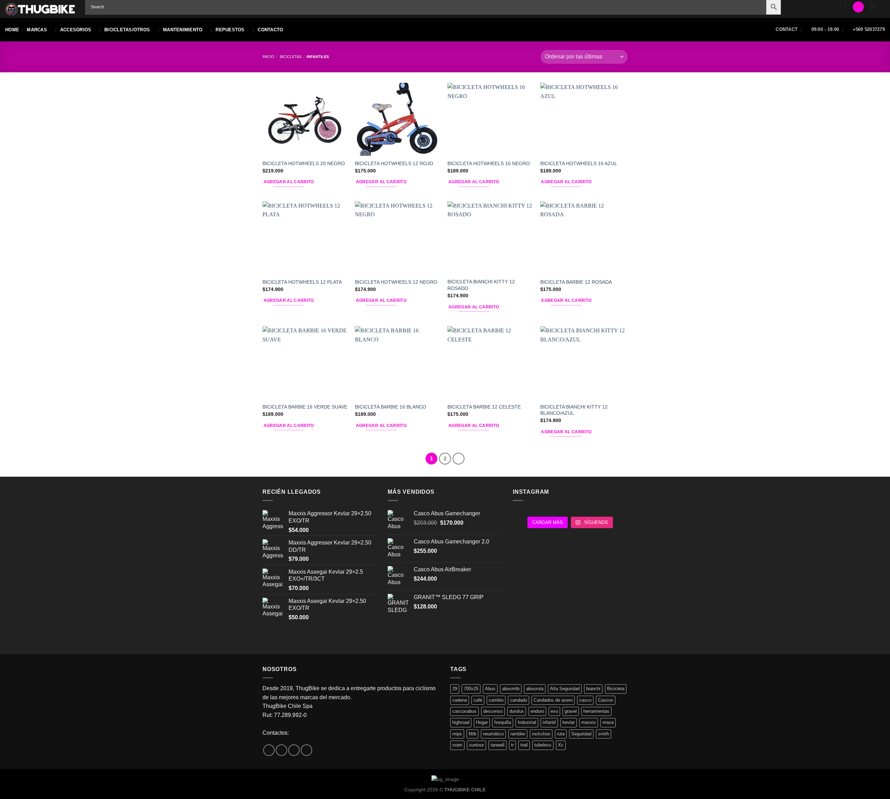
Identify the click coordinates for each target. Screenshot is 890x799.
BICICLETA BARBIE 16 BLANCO (390, 407)
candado (518, 700)
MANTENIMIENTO (182, 29)
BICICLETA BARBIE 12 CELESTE (484, 407)
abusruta (534, 688)
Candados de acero (553, 700)
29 (454, 688)
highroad (460, 722)
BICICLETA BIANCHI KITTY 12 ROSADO (481, 285)
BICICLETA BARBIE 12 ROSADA (576, 282)
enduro (537, 711)
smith (603, 733)
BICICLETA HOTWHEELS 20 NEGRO (303, 163)
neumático (493, 733)
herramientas (596, 711)
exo (554, 711)
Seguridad (581, 733)
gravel (571, 711)
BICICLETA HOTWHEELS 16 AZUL (578, 163)
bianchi (593, 688)
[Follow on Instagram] (281, 750)
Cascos (605, 700)
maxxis (588, 722)
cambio (496, 700)
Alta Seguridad (565, 688)
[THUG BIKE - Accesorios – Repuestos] (40, 9)
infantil (549, 722)
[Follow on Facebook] (269, 750)
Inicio (268, 57)
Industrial (527, 722)
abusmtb (510, 688)
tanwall (497, 745)
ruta (561, 733)
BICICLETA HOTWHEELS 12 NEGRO (396, 282)
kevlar (569, 722)
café (478, 700)
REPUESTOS (230, 29)
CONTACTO (270, 29)
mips (457, 733)
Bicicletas (290, 57)
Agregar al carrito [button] (289, 182)
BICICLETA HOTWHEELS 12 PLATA (302, 282)
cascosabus (464, 711)
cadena (459, 700)
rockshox (541, 733)
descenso (493, 711)
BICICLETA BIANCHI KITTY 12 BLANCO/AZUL (574, 410)
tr (512, 745)
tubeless (542, 745)
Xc (561, 745)
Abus (490, 688)
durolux (516, 711)
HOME (12, 29)
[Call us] (306, 750)
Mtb (472, 733)
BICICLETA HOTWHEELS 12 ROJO (394, 163)
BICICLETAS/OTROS (127, 29)
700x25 (471, 688)
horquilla (502, 722)
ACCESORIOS (75, 29)
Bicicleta (615, 688)
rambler (517, 733)
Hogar (482, 722)
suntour (476, 745)
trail (524, 745)
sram (457, 745)
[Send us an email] (294, 750)
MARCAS (37, 29)
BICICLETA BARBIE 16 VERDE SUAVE (304, 407)
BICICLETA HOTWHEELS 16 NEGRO (488, 163)
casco (585, 700)
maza (608, 722)
